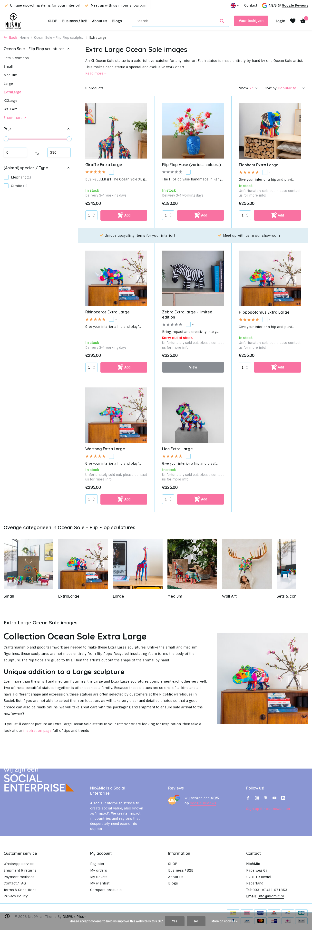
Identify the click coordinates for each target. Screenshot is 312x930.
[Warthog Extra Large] (116, 415)
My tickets (98, 877)
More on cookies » (224, 921)
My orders (98, 870)
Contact (250, 5)
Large (8, 83)
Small (8, 66)
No (196, 921)
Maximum (59, 152)
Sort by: (271, 88)
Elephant (21, 177)
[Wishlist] (292, 21)
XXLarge (10, 100)
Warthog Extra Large (105, 448)
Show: (244, 88)
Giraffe (19, 186)
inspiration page (37, 730)
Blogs (117, 21)
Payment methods (19, 877)
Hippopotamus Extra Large (264, 312)
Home (24, 38)
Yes (174, 921)
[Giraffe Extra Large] (116, 131)
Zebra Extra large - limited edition (187, 314)
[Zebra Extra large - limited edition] (193, 278)
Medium (10, 75)
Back (12, 38)
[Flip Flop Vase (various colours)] (193, 131)
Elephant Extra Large (258, 164)
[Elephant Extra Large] (270, 131)
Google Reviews (295, 5)
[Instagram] (257, 798)
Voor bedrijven (251, 21)
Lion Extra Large (177, 448)
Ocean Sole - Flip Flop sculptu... (59, 38)
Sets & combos (16, 58)
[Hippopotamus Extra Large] (270, 278)
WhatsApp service (19, 864)
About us (99, 21)
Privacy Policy (16, 896)
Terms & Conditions (20, 890)
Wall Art (10, 109)
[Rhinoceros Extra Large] (116, 278)
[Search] (221, 21)
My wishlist (99, 883)
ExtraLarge (12, 92)
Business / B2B (74, 21)
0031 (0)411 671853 (270, 890)
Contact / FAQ (15, 883)
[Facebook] (248, 798)
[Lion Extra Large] (193, 415)
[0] (301, 21)
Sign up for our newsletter (268, 809)
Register (97, 864)
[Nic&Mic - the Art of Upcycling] (23, 21)
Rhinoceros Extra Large (107, 312)
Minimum (15, 152)
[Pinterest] (266, 798)
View (193, 367)
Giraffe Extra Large (103, 164)
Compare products (106, 890)
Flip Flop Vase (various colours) (191, 164)
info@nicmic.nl (271, 896)
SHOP (52, 21)
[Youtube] (274, 798)
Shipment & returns (20, 870)
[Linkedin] (283, 798)
